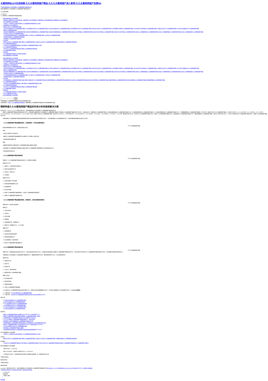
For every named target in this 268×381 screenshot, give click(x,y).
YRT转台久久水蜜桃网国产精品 (52, 35)
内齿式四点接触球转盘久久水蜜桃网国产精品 (60, 32)
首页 (9, 102)
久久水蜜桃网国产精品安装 (10, 47)
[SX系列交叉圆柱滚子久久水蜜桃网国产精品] (135, 300)
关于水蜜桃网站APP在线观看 (10, 21)
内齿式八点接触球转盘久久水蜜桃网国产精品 (169, 32)
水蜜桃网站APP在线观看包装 (60, 20)
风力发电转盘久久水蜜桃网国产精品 (12, 80)
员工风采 (38, 23)
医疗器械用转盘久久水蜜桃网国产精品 (155, 80)
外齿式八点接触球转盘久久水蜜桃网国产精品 (192, 32)
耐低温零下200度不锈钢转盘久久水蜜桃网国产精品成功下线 (18, 321)
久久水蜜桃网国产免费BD (9, 50)
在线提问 (24, 53)
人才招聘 (10, 23)
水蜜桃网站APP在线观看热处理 (45, 20)
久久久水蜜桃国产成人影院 (10, 93)
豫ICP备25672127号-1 (52, 368)
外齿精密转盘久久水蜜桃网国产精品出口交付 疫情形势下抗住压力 (19, 317)
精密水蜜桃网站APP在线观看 (10, 18)
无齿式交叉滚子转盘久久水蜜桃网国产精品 (81, 32)
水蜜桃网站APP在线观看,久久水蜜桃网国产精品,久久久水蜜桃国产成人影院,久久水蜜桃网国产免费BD (51, 3)
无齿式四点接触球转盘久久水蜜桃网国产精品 (37, 32)
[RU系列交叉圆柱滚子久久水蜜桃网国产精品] (135, 307)
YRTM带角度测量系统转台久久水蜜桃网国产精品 (15, 35)
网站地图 (90, 368)
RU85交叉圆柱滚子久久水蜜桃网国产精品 (21, 293)
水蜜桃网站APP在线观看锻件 (30, 20)
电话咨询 (19, 370)
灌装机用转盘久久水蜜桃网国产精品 (117, 80)
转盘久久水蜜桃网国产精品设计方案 (33, 45)
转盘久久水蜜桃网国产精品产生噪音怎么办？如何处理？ (21, 314)
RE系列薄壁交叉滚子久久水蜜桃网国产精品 (80, 28)
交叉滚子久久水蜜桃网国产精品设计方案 (13, 45)
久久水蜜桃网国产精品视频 (29, 23)
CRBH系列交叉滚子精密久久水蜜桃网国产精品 (145, 28)
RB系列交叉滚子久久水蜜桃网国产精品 (101, 28)
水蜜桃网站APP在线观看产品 (10, 25)
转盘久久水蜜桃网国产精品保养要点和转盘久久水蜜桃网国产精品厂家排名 (21, 316)
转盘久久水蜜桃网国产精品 (10, 30)
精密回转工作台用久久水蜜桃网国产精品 (76, 80)
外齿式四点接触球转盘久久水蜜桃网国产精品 (14, 32)
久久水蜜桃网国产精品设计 (10, 43)
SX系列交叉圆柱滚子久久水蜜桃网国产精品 (14, 28)
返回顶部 (29, 370)
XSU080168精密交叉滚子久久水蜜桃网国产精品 (15, 326)
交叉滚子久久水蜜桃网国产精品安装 (12, 48)
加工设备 (15, 23)
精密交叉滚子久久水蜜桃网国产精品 (12, 26)
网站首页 (5, 20)
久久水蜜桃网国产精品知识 (10, 53)
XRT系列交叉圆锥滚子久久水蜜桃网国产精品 (188, 28)
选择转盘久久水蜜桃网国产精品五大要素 (13, 328)
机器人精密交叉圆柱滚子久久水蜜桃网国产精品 (33, 80)
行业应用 (5, 40)
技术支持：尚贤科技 (80, 368)
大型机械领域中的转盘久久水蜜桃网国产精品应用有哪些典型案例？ (22, 329)
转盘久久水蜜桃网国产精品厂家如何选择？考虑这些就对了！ (23, 324)
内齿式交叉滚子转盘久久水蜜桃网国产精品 (124, 32)
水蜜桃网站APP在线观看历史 (15, 20)
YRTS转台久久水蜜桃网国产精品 (36, 35)
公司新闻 (19, 53)
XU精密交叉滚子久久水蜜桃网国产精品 (166, 28)
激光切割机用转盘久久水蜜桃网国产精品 (55, 80)
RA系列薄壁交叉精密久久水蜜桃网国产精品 (122, 28)
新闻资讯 (5, 52)
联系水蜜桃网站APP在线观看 (10, 55)
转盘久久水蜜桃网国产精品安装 (29, 48)
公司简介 (5, 23)
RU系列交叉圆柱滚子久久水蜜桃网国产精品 (59, 28)
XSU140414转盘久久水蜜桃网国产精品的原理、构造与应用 (19, 319)
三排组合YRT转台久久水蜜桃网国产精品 (13, 33)
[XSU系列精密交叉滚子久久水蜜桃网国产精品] (135, 303)
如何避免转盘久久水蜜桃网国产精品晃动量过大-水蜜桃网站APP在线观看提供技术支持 (24, 322)
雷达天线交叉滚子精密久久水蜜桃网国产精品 (97, 80)
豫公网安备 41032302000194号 (65, 368)
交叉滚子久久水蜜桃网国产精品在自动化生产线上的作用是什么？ (28, 294)
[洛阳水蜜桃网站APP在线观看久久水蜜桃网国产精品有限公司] (16, 7)
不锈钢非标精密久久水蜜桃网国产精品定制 (14, 37)
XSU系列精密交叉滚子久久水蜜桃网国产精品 (36, 28)
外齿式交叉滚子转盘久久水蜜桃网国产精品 (103, 32)
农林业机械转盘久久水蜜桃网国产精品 (136, 80)
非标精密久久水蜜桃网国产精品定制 (12, 38)
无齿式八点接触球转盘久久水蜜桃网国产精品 (147, 32)
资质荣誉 (20, 23)
